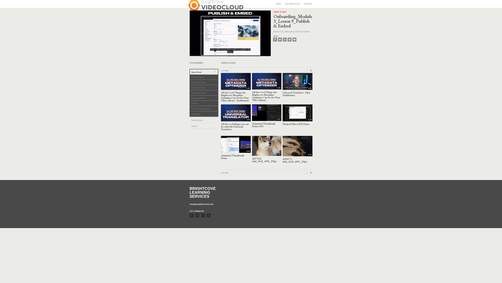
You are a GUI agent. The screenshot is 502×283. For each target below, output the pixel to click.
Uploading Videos (198, 82)
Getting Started (197, 77)
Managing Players (198, 98)
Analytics (195, 103)
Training (308, 4)
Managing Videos (198, 88)
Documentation (292, 4)
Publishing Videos (198, 93)
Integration (195, 114)
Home (278, 4)
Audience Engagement (200, 109)
